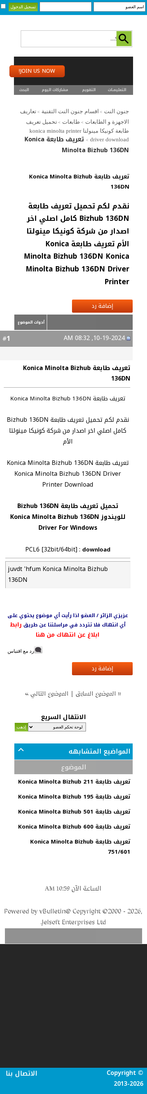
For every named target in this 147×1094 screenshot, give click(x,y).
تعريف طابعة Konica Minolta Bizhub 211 (74, 781)
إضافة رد (102, 306)
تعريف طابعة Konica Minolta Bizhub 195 (74, 796)
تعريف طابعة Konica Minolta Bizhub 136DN (79, 181)
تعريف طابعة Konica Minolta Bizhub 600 (74, 826)
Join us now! (37, 71)
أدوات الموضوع (31, 322)
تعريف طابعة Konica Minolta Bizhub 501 (74, 811)
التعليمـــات (117, 89)
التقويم (89, 89)
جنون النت (116, 111)
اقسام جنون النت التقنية (70, 111)
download (96, 549)
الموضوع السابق (96, 693)
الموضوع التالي (50, 693)
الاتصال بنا (21, 1073)
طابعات (71, 122)
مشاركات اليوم (55, 89)
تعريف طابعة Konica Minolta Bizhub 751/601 (80, 846)
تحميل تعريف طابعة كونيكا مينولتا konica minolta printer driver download (77, 130)
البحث (24, 89)
